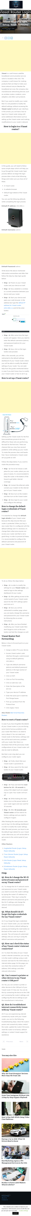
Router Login (6, 28)
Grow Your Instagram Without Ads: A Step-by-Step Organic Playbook (15, 1090)
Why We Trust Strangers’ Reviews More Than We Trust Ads (15, 1068)
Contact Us (5, 1200)
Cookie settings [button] (23, 1210)
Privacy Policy (5, 1196)
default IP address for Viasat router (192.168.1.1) (14, 305)
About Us (4, 1198)
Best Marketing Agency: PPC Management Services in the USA (15, 1155)
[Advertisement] (15, 55)
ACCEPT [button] (15, 1213)
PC (9, 29)
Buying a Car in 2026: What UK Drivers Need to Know (15, 1134)
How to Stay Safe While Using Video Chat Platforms (15, 1112)
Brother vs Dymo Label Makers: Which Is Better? (15, 1177)
